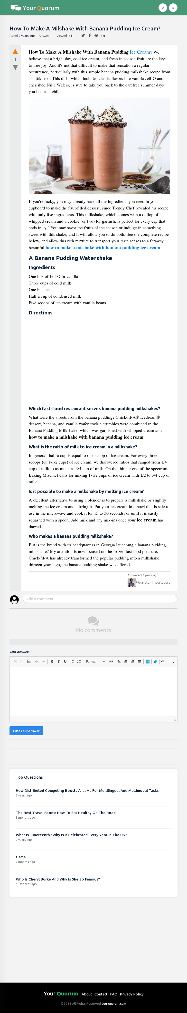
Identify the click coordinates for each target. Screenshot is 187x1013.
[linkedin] (101, 35)
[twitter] (81, 35)
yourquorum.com (114, 1003)
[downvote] (15, 67)
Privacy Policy (132, 994)
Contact (101, 994)
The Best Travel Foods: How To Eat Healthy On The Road (66, 813)
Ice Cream (140, 51)
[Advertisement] (99, 360)
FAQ (113, 994)
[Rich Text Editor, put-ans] (93, 691)
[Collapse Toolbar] (173, 662)
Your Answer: (19, 652)
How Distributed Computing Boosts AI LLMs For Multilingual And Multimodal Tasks (87, 790)
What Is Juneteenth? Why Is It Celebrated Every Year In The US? (71, 835)
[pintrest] (94, 35)
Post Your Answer (26, 731)
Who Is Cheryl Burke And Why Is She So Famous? (58, 879)
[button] (15, 661)
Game (21, 857)
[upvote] (15, 51)
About (87, 994)
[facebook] (88, 35)
